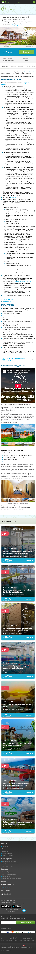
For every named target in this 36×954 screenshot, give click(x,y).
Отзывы (20, 66)
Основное (5, 66)
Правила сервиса (7, 853)
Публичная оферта (7, 876)
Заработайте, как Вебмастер (10, 864)
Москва (18, 2)
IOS (25, 72)
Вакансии (5, 851)
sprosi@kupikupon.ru (7, 885)
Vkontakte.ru (5, 894)
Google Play (17, 906)
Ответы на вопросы (7, 855)
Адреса (13, 66)
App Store (6, 906)
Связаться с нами (6, 887)
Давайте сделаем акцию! (9, 861)
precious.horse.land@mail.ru (22, 281)
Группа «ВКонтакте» (8, 301)
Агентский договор (7, 872)
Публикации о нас (7, 849)
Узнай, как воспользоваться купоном (16, 359)
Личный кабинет (34, 2)
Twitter (7, 894)
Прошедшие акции (7, 866)
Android (31, 72)
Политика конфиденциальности (11, 878)
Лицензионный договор (9, 874)
